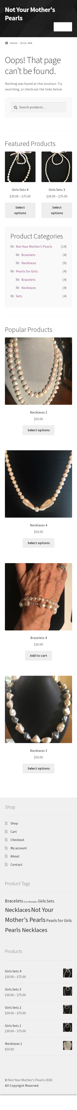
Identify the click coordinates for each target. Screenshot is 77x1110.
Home (13, 43)
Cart (13, 831)
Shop (14, 823)
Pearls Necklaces (26, 930)
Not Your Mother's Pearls (30, 13)
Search (38, 1102)
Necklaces (28, 263)
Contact (16, 864)
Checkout (17, 840)
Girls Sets (46, 901)
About (14, 856)
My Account (13, 1102)
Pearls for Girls (27, 271)
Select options (20, 210)
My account (18, 848)
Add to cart (38, 655)
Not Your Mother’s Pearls (34, 246)
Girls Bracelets (30, 901)
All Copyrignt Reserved (21, 1085)
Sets (19, 296)
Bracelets (28, 255)
